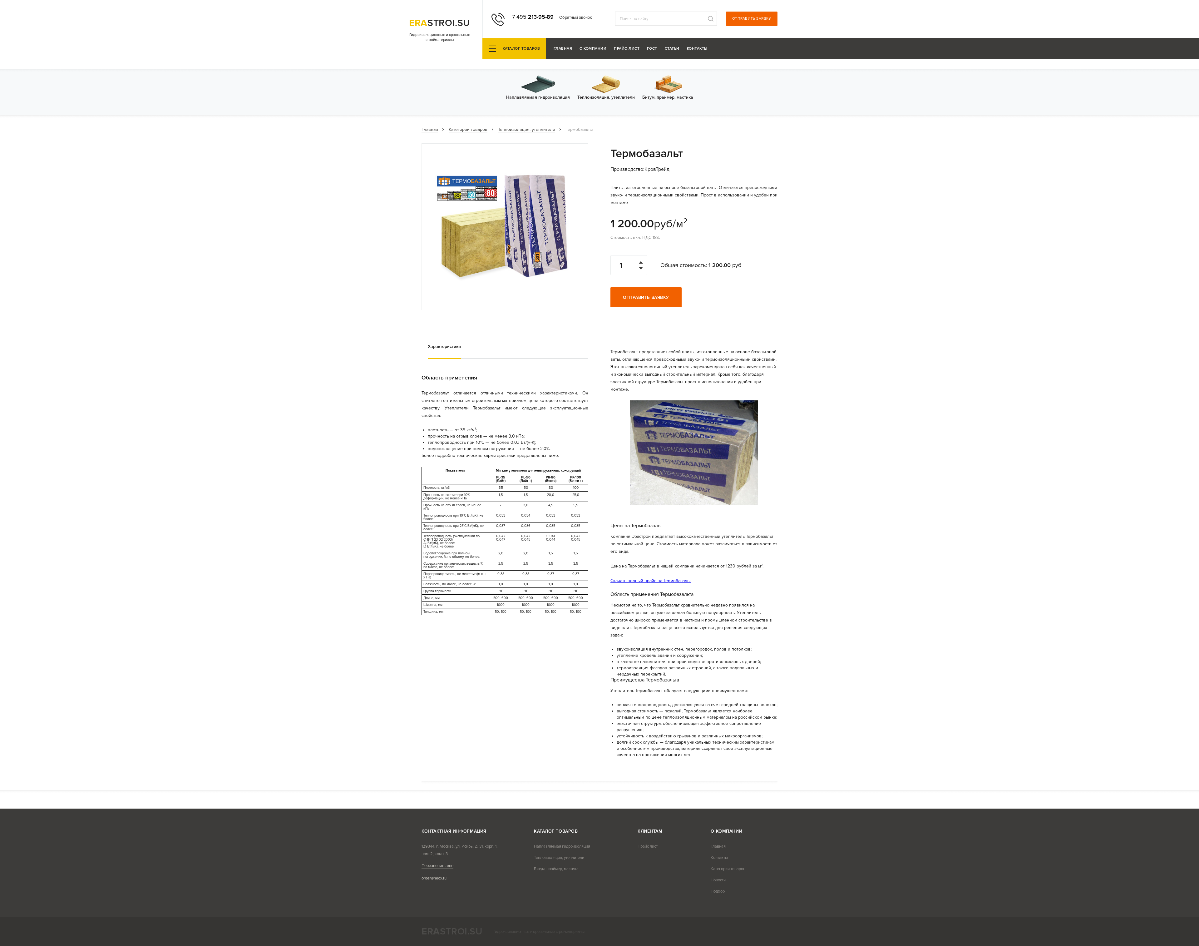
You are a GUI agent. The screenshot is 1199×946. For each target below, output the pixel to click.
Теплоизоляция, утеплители (526, 129)
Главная (563, 49)
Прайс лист (648, 846)
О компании (593, 49)
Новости (718, 880)
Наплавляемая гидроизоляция (562, 846)
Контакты (697, 49)
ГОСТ (652, 49)
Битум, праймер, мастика (556, 868)
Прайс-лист (626, 49)
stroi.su (439, 23)
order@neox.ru (434, 878)
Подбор (718, 891)
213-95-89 (533, 16)
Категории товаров (468, 129)
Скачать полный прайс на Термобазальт (650, 580)
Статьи (672, 49)
